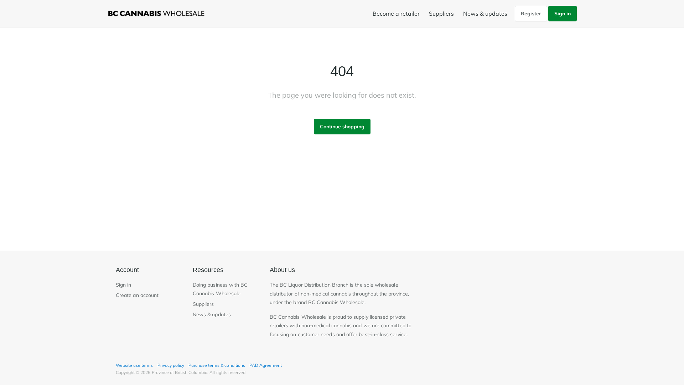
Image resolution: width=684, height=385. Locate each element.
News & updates (485, 13)
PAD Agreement (265, 365)
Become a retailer (396, 13)
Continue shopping (342, 126)
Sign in (562, 13)
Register (531, 13)
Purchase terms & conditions (216, 365)
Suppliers (441, 13)
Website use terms (134, 365)
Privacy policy (170, 365)
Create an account (137, 295)
